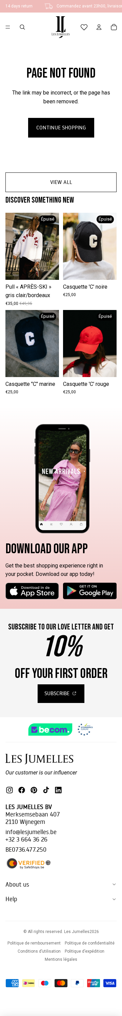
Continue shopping (61, 127)
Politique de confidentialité (90, 943)
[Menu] (8, 27)
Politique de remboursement (34, 943)
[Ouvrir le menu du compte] (99, 27)
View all (61, 182)
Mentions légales (61, 959)
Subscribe (57, 693)
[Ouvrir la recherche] (22, 27)
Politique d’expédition (84, 951)
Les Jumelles (76, 931)
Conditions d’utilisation (39, 951)
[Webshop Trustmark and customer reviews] (61, 730)
